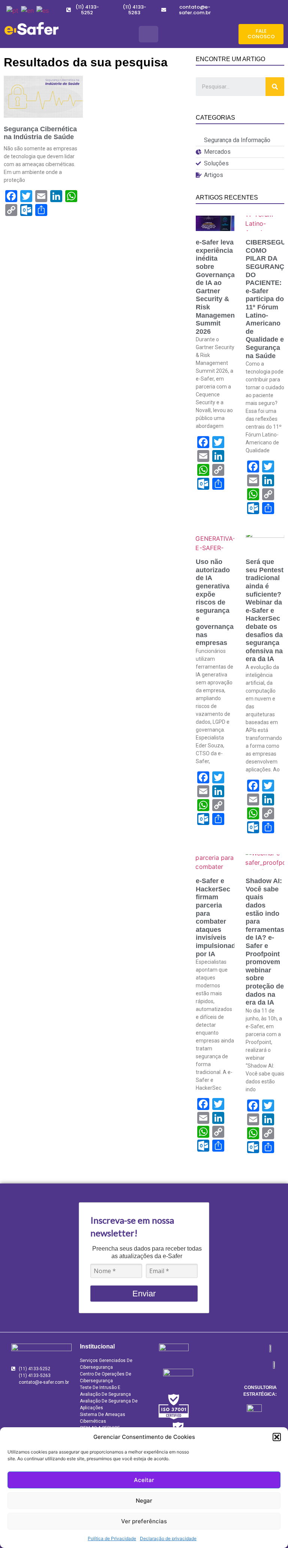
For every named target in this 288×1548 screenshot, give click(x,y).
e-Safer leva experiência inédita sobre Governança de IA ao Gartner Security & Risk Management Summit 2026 (216, 286)
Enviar (144, 1293)
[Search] (275, 86)
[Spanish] (42, 10)
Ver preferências (144, 1521)
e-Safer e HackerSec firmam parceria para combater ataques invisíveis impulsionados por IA (219, 917)
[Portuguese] (11, 10)
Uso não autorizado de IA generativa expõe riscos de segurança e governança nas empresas (215, 602)
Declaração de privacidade (168, 1538)
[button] (276, 1437)
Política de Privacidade (112, 1538)
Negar (144, 1500)
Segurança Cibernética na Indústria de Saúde (40, 133)
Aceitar (144, 1480)
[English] (26, 10)
